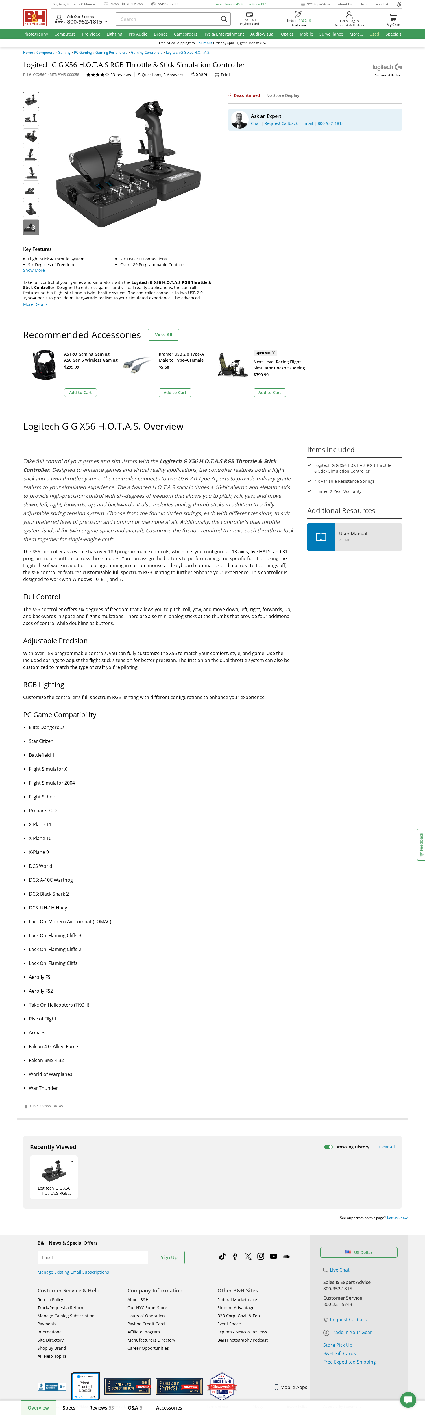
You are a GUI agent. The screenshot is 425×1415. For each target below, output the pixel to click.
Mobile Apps (293, 1387)
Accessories (169, 1408)
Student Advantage (235, 1307)
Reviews (101, 1408)
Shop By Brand (52, 1348)
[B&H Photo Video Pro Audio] (37, 17)
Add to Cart (80, 392)
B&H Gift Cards (339, 1353)
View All (163, 335)
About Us (345, 4)
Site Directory (51, 1340)
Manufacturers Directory (151, 1340)
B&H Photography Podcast (242, 1340)
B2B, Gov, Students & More (71, 4)
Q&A (135, 1408)
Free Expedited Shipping (349, 1362)
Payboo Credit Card (146, 1324)
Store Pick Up (337, 1345)
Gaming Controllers (146, 52)
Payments (47, 1324)
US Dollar (363, 1252)
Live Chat (381, 4)
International (50, 1332)
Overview (38, 1408)
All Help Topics (52, 1356)
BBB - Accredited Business (52, 1386)
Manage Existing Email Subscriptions (73, 1272)
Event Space (229, 1324)
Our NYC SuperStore (147, 1307)
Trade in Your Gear (351, 1332)
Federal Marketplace (237, 1299)
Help (363, 4)
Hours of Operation (146, 1315)
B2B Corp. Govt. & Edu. (239, 1315)
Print (225, 74)
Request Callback (348, 1319)
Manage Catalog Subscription (66, 1315)
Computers (45, 52)
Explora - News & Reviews (242, 1332)
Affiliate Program (144, 1332)
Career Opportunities (148, 1348)
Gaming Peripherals (111, 52)
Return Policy (50, 1299)
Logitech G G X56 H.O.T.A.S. (188, 52)
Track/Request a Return (60, 1307)
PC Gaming (83, 52)
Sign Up (169, 1257)
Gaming (64, 52)
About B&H (138, 1299)
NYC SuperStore (318, 4)
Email (47, 1257)
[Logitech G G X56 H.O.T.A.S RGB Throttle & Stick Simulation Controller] (128, 164)
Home (28, 52)
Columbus (204, 43)
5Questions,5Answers (160, 74)
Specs (69, 1408)
